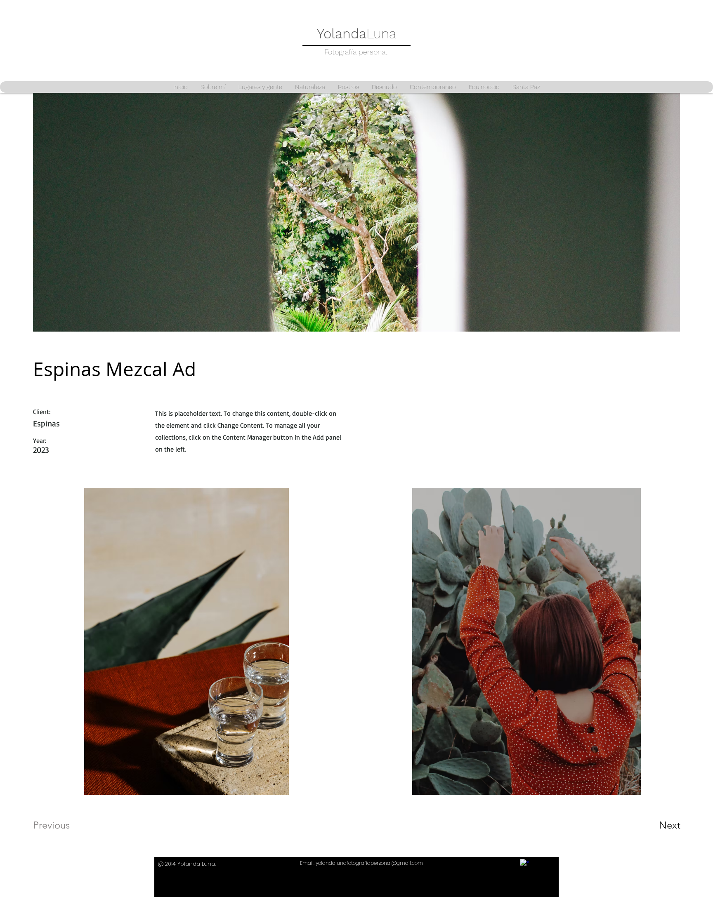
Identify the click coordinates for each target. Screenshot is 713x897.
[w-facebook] (524, 863)
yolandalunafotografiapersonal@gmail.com (369, 862)
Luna (356, 34)
